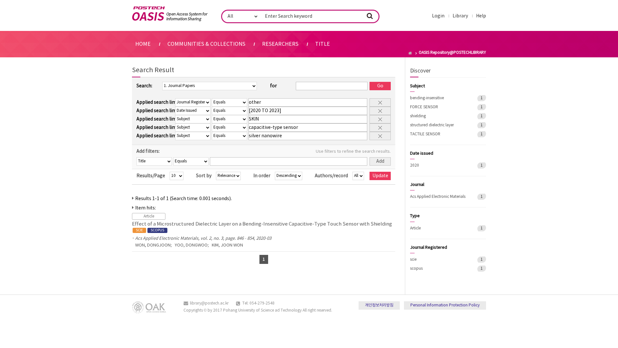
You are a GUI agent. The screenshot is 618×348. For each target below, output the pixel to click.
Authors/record (331, 176)
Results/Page (150, 176)
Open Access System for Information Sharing (170, 13)
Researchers (280, 44)
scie (413, 259)
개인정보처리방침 (379, 305)
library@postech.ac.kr (209, 303)
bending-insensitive (427, 98)
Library (460, 16)
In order (261, 176)
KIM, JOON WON (227, 245)
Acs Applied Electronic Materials (437, 197)
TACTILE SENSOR (425, 134)
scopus (416, 268)
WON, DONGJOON (153, 245)
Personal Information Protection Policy (445, 305)
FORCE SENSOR (424, 107)
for (273, 86)
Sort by (203, 176)
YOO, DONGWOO (191, 245)
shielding (418, 116)
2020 (414, 165)
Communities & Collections (206, 44)
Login (438, 16)
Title (322, 44)
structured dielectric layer (432, 125)
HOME (143, 44)
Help (481, 16)
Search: (144, 86)
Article (415, 228)
